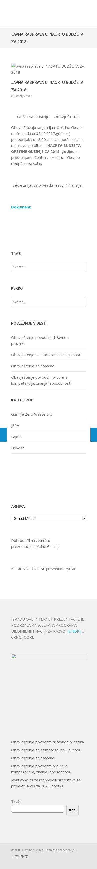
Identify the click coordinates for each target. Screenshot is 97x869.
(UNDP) (74, 631)
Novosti (18, 447)
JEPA (15, 425)
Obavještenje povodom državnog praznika (47, 741)
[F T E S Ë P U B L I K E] (3, 435)
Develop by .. (21, 856)
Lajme (16, 436)
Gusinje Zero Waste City (32, 414)
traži (72, 810)
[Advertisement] (26, 478)
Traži (15, 801)
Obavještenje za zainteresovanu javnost (45, 354)
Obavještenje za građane (32, 365)
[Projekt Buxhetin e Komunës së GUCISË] (93, 435)
